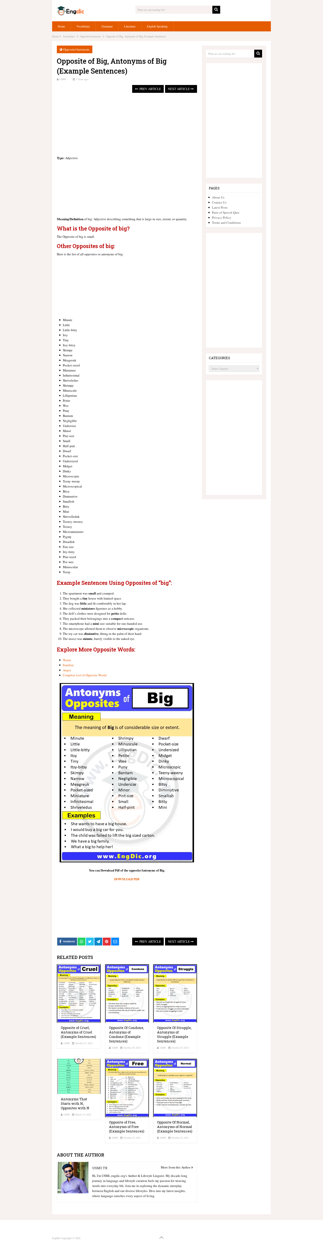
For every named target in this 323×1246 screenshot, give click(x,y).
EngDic (56, 1238)
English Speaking (157, 26)
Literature (130, 26)
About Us (218, 197)
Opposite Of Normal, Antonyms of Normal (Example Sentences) (174, 1126)
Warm (67, 660)
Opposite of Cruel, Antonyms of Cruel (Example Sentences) (78, 1032)
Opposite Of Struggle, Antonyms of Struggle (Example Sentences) (174, 1034)
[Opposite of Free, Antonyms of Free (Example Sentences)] (127, 1088)
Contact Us (219, 202)
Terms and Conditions (226, 222)
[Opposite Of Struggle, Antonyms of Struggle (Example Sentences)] (175, 993)
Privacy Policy (221, 217)
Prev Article (150, 89)
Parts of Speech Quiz (225, 212)
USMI (63, 79)
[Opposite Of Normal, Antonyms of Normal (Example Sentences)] (175, 1088)
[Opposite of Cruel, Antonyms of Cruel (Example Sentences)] (79, 993)
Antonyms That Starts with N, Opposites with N (75, 1103)
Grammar (107, 26)
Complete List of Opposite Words (85, 675)
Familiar (68, 665)
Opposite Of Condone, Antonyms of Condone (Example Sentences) (126, 1034)
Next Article (179, 89)
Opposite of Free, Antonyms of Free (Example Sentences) (126, 1126)
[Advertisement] (127, 124)
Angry (67, 670)
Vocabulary (83, 26)
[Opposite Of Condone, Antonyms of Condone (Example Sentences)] (127, 993)
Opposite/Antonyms (76, 49)
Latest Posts (220, 207)
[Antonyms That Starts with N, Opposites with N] (79, 1076)
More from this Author (176, 1167)
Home (61, 26)
